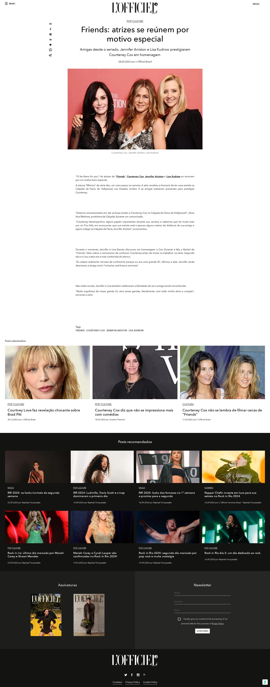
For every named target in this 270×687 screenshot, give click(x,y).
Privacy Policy (218, 623)
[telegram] (50, 55)
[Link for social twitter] (125, 675)
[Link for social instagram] (138, 675)
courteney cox (95, 330)
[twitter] (50, 45)
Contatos (117, 682)
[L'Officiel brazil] (135, 8)
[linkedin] (50, 39)
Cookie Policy (150, 682)
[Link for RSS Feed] (144, 675)
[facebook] (50, 29)
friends (80, 330)
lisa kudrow (136, 330)
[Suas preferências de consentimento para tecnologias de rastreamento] (265, 682)
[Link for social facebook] (131, 675)
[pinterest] (50, 34)
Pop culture (135, 21)
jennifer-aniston (116, 330)
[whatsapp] (50, 50)
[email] (50, 24)
